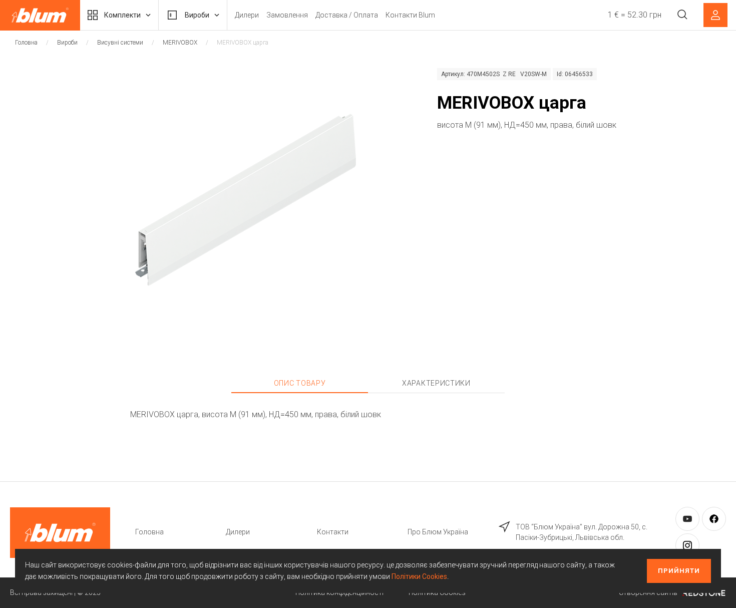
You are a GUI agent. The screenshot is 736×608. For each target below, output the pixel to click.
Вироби (197, 15)
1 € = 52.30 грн (634, 15)
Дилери (247, 15)
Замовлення (287, 15)
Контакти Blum (410, 15)
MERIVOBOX (180, 42)
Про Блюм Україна (438, 532)
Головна (26, 42)
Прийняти (679, 570)
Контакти (332, 532)
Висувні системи (120, 42)
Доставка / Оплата (346, 15)
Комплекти (122, 15)
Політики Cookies (419, 576)
